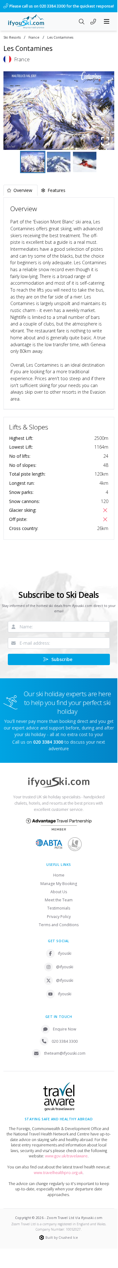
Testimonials (58, 908)
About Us (58, 891)
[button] (58, 110)
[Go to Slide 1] (32, 162)
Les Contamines (60, 37)
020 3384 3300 (65, 1041)
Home (58, 875)
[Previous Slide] (10, 110)
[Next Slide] (107, 110)
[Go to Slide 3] (84, 162)
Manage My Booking (58, 883)
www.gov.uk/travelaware (66, 1156)
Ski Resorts (12, 37)
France (33, 37)
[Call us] (93, 22)
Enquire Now (64, 1029)
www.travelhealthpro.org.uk (58, 1172)
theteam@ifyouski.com (64, 1053)
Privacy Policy (59, 916)
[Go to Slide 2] (58, 162)
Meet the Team (59, 900)
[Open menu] (106, 21)
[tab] (20, 190)
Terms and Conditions (59, 924)
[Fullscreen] (105, 141)
